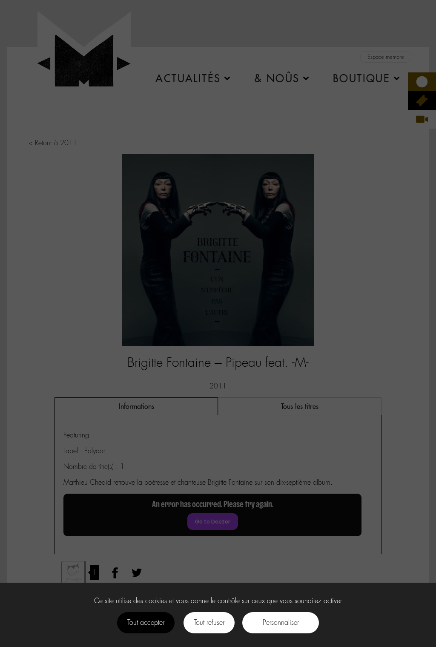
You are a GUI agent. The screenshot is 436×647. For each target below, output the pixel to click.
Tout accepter (145, 622)
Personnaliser (281, 622)
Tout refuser (209, 622)
